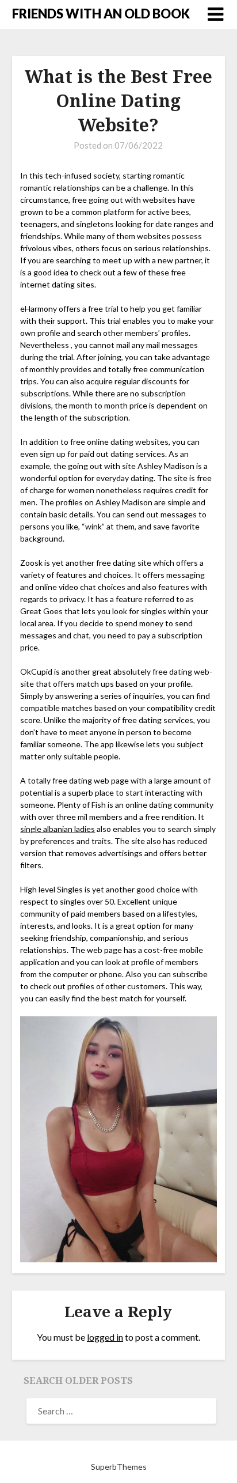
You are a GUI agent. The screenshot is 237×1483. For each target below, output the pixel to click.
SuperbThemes (119, 1466)
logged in (105, 1336)
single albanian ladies (57, 829)
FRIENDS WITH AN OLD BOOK (101, 13)
